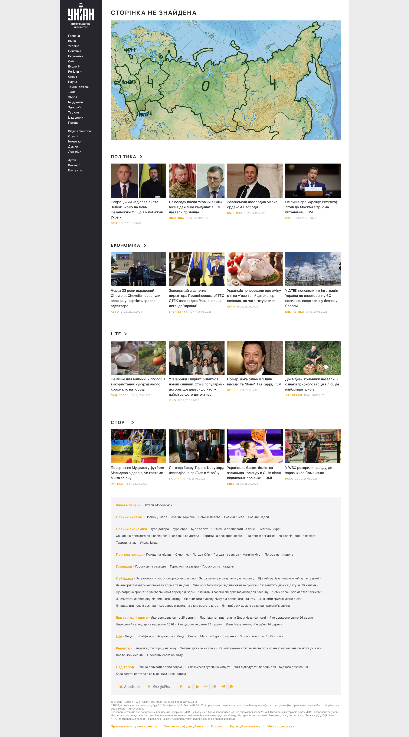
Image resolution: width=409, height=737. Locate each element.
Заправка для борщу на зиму (155, 648)
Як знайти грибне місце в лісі (280, 599)
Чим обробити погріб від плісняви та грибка (225, 585)
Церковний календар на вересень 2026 (145, 624)
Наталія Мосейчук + (158, 505)
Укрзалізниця (149, 542)
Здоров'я (74, 107)
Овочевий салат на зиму (165, 655)
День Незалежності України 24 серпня (254, 624)
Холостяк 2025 (262, 636)
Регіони (74, 71)
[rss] (231, 686)
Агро (231, 306)
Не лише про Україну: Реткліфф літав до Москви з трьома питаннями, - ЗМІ (311, 207)
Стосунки (229, 636)
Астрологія (165, 636)
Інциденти (75, 102)
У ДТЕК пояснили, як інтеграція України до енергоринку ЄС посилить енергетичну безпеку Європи (311, 298)
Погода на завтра (226, 554)
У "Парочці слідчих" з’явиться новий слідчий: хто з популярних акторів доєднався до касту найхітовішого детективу (196, 387)
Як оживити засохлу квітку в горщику (226, 578)
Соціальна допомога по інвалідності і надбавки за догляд (157, 535)
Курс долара (159, 529)
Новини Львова (209, 517)
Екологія (74, 66)
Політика (74, 51)
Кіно (172, 400)
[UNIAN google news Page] (206, 686)
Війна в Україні (128, 505)
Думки (73, 146)
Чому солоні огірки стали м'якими (297, 592)
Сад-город (120, 395)
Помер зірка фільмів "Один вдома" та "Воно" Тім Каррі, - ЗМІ (254, 381)
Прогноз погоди (129, 554)
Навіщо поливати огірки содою (159, 667)
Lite (116, 333)
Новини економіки (131, 529)
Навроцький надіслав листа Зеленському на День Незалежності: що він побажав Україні (137, 209)
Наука (72, 81)
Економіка (75, 56)
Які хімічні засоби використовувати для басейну (233, 592)
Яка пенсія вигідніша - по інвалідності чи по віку (280, 535)
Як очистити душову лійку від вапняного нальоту (219, 599)
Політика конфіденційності (184, 726)
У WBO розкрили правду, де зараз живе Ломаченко (308, 470)
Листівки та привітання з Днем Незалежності (233, 617)
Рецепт (130, 636)
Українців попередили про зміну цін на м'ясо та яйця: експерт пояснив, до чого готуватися (254, 295)
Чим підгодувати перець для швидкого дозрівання (271, 667)
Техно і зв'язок (78, 87)
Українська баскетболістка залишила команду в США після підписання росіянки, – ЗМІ (254, 472)
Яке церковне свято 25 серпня (173, 617)
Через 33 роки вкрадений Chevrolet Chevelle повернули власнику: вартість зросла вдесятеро (135, 298)
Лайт (71, 92)
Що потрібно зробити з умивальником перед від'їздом (155, 592)
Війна (72, 41)
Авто (115, 311)
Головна (74, 35)
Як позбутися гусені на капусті (208, 667)
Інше (231, 483)
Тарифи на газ (126, 542)
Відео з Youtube (79, 131)
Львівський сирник (130, 655)
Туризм (73, 112)
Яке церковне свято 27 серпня (200, 624)
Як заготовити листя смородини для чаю (166, 578)
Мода (180, 636)
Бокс (289, 478)
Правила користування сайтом (134, 726)
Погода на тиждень (279, 554)
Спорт (72, 76)
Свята (192, 636)
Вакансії (74, 165)
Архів (72, 160)
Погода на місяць (159, 554)
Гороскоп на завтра (184, 566)
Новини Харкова (183, 517)
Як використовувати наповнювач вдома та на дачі (152, 585)
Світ (71, 61)
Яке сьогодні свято (132, 617)
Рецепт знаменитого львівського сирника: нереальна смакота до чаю (270, 648)
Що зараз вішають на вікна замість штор (188, 605)
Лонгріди (74, 151)
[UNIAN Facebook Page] (180, 686)
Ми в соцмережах (280, 726)
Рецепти (123, 648)
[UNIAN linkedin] (197, 686)
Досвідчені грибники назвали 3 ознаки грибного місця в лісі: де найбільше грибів (312, 384)
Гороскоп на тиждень (218, 566)
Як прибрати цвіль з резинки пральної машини (256, 605)
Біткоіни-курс (270, 529)
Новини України (129, 517)
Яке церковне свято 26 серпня (291, 617)
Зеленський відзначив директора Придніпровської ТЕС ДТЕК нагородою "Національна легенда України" (196, 298)
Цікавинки (75, 117)
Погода (73, 122)
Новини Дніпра (156, 517)
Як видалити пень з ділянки (136, 605)
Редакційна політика (245, 726)
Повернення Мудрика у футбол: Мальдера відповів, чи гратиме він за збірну (137, 472)
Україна (73, 46)
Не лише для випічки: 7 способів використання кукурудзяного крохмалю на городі (138, 384)
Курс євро (180, 529)
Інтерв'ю (74, 141)
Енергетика (178, 311)
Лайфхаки (293, 395)
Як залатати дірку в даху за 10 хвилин (288, 585)
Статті (73, 136)
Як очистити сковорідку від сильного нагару (148, 599)
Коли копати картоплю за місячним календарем (151, 673)
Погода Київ (201, 554)
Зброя (72, 97)
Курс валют (199, 529)
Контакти (75, 170)
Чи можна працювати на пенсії (233, 529)
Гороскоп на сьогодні (150, 566)
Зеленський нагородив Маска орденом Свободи (252, 204)
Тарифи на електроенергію (222, 535)
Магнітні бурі (252, 554)
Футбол (117, 483)
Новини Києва (234, 517)
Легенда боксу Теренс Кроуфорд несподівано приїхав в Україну (196, 470)
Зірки (231, 390)
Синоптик (182, 554)
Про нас (217, 726)
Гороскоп (124, 566)
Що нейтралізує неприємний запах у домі (288, 578)
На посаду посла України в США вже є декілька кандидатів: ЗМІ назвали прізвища (196, 207)
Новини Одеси (258, 517)
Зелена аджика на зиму (197, 648)
